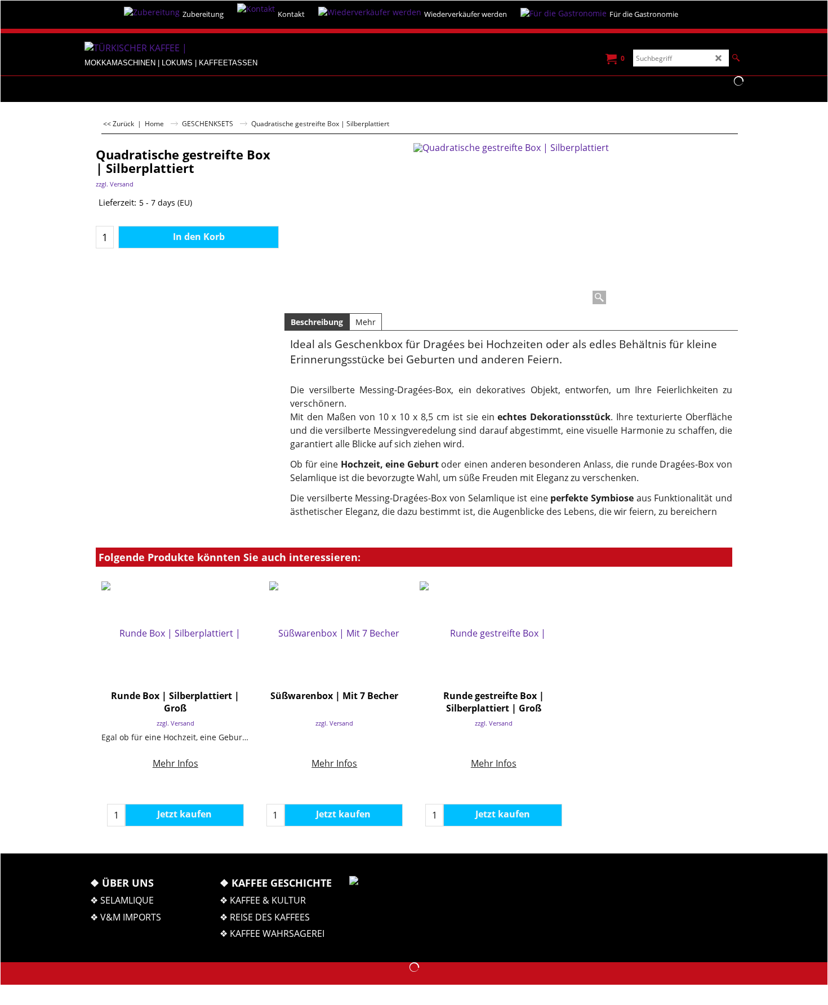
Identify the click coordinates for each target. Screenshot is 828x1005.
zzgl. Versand (114, 184)
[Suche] (736, 58)
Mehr (365, 322)
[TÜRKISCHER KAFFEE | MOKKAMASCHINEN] (168, 49)
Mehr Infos (175, 763)
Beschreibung (317, 322)
